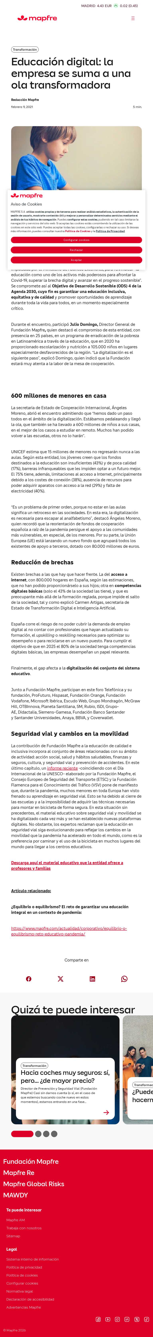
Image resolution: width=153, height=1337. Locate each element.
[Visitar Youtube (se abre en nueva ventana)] (108, 1320)
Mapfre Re (18, 1173)
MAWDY (15, 1195)
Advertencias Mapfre (23, 1307)
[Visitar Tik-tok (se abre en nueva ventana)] (146, 1320)
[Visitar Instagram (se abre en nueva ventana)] (117, 1320)
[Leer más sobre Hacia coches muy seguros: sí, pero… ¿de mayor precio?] (65, 1112)
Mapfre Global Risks (33, 1184)
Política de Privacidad (110, 231)
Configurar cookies (77, 240)
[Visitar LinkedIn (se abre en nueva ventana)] (127, 1320)
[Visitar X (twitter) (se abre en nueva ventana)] (136, 1320)
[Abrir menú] (133, 18)
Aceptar (76, 260)
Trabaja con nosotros (24, 1228)
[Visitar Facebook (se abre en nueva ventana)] (98, 1320)
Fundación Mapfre (31, 1162)
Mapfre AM (15, 1220)
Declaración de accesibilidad (30, 1299)
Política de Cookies (77, 231)
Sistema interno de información (32, 1259)
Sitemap (13, 1236)
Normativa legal (19, 1291)
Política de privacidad (24, 1267)
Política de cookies (22, 1275)
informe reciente (62, 768)
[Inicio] (19, 18)
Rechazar (76, 250)
